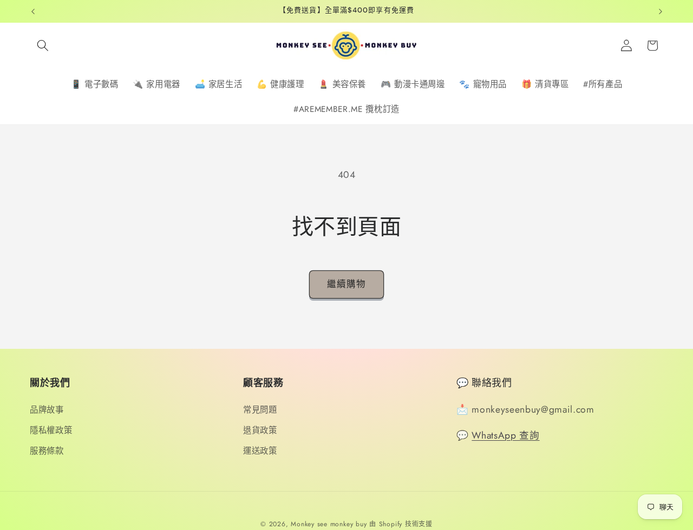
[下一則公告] (660, 11)
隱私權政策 (51, 430)
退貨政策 (260, 430)
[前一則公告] (33, 11)
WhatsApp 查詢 (505, 435)
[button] (43, 45)
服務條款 (47, 451)
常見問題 (260, 410)
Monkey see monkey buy (329, 524)
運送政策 (260, 451)
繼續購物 (346, 283)
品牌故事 (47, 410)
